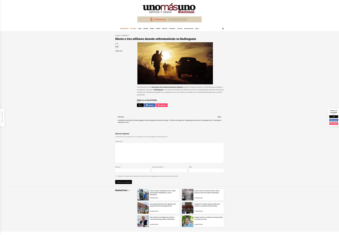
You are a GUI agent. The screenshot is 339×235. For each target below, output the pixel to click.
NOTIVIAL (165, 28)
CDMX (140, 28)
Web (190, 167)
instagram (163, 105)
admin (117, 46)
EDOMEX (145, 28)
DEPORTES (172, 28)
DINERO (158, 28)
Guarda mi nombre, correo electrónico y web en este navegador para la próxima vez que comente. (147, 176)
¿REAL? (197, 28)
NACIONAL (133, 28)
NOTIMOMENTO (124, 28)
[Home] (116, 28)
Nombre (118, 167)
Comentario (119, 141)
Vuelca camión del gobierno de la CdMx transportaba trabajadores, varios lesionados (162, 193)
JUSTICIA (179, 28)
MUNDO (152, 28)
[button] (223, 29)
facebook (151, 105)
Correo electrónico (158, 167)
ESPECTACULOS (188, 28)
